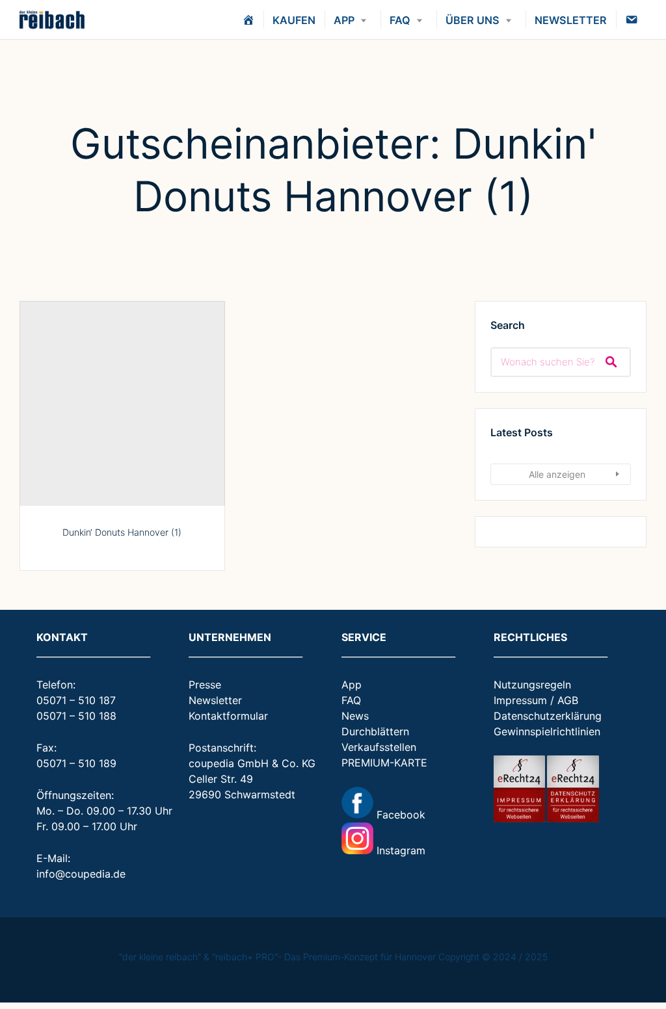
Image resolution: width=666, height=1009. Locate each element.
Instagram (399, 850)
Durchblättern (375, 731)
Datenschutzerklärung (548, 715)
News (355, 715)
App (351, 684)
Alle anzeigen (557, 474)
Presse (205, 684)
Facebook (399, 814)
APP (344, 20)
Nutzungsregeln (532, 684)
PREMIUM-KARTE (384, 762)
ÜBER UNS (473, 20)
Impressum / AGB (536, 700)
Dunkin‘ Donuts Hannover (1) (121, 532)
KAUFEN (294, 20)
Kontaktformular (228, 715)
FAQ (400, 20)
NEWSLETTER (571, 20)
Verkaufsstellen (378, 746)
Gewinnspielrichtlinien (547, 731)
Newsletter (215, 700)
